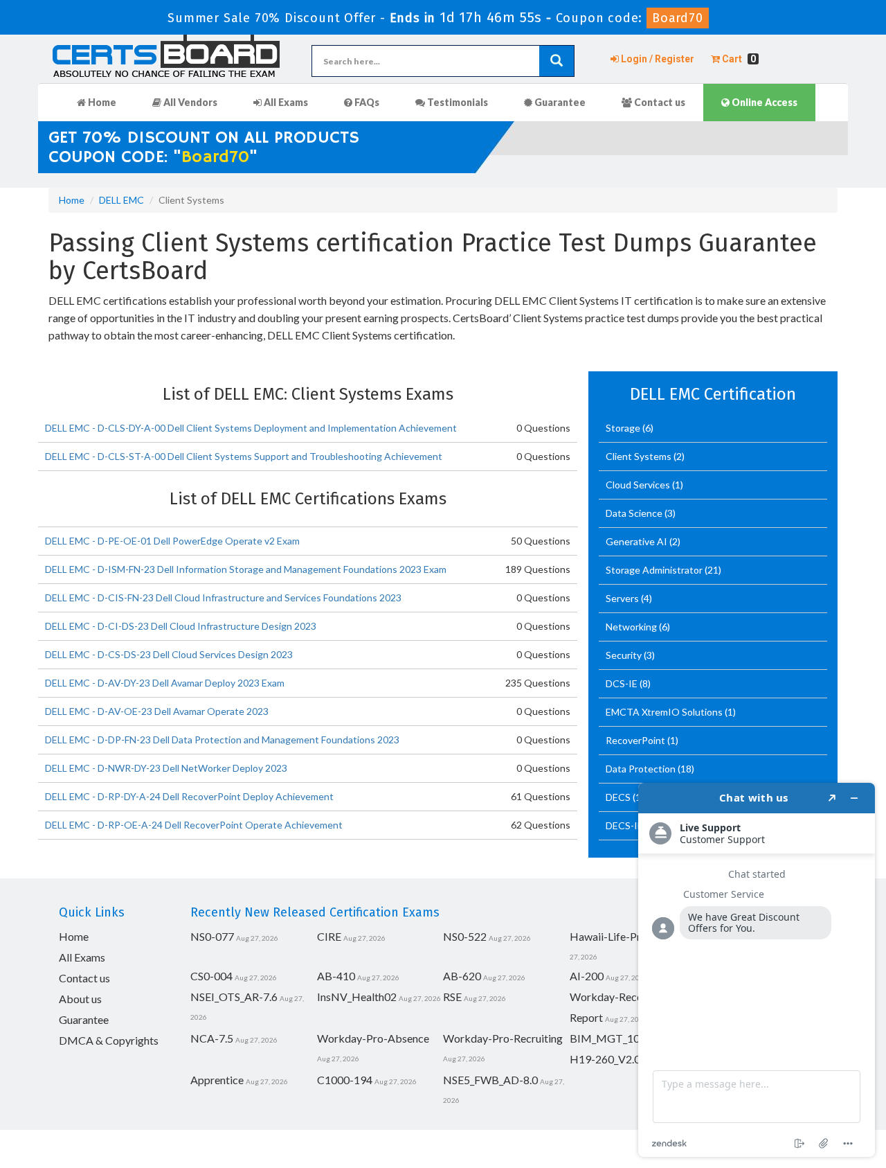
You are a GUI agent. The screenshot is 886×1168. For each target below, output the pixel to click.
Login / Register (656, 58)
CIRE (329, 936)
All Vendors (189, 102)
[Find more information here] (756, 970)
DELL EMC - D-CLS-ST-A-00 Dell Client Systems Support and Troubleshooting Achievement (243, 456)
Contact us (658, 102)
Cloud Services (639, 484)
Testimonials (456, 102)
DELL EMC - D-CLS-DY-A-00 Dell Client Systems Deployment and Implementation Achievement (251, 428)
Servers (623, 598)
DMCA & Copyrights (109, 1040)
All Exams (285, 102)
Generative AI (637, 541)
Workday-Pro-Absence (373, 1038)
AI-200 (587, 975)
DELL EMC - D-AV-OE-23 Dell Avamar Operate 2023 (157, 711)
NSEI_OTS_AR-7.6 (234, 996)
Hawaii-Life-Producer (622, 936)
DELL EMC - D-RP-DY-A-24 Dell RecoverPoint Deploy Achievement (189, 796)
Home (101, 102)
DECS (619, 797)
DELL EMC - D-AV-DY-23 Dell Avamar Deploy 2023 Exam (164, 683)
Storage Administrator (655, 570)
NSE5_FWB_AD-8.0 (490, 1079)
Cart (738, 58)
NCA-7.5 (211, 1038)
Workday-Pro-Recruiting (503, 1038)
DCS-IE (623, 683)
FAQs (365, 102)
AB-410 (336, 975)
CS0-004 (211, 975)
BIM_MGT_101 (608, 1038)
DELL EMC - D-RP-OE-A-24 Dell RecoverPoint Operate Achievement (194, 825)
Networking (632, 626)
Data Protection (642, 769)
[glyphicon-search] (556, 61)
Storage (624, 428)
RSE (452, 996)
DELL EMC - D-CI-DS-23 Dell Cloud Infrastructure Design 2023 (180, 626)
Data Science (635, 513)
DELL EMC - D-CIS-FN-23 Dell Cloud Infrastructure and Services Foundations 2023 (223, 597)
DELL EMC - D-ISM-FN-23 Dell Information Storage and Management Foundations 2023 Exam (245, 569)
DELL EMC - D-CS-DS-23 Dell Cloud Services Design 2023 (169, 654)
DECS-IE (625, 825)
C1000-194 (344, 1079)
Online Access (763, 102)
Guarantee (559, 102)
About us (80, 998)
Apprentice (217, 1079)
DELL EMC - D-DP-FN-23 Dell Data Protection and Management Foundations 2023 (222, 739)
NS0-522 (465, 936)
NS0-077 (212, 936)
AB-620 (462, 975)
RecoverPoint (636, 740)
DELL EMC (121, 200)
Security (625, 655)
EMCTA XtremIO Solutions (665, 712)
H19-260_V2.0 (605, 1058)
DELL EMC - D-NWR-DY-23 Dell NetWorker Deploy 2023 (166, 768)
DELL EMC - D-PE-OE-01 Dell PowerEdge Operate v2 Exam (172, 541)
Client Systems (639, 456)
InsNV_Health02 (357, 996)
